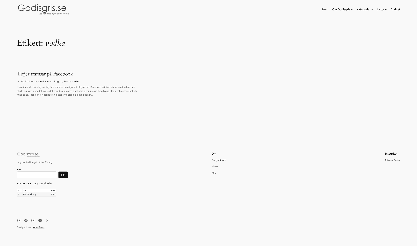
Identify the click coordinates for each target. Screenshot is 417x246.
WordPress (38, 227)
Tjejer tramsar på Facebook (45, 74)
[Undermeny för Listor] (386, 9)
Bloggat (58, 81)
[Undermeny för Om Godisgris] (352, 9)
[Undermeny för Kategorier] (372, 9)
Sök (19, 169)
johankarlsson (45, 81)
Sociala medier (71, 81)
